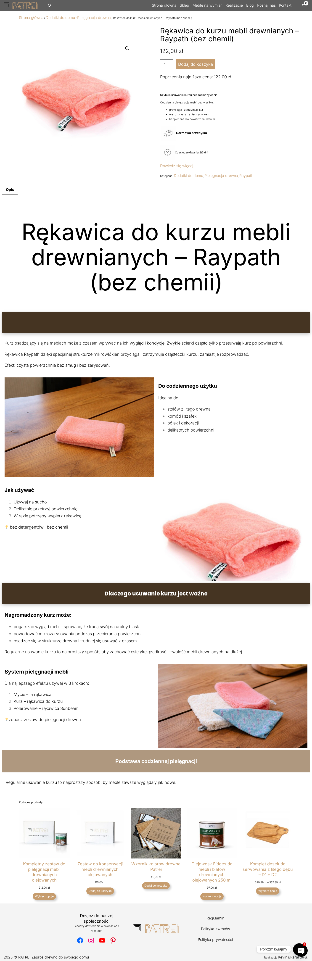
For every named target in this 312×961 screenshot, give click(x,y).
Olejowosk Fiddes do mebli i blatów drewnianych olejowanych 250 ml (212, 871)
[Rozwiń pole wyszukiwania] (49, 5)
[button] (127, 48)
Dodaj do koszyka (195, 64)
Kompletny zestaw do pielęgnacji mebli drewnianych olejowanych (44, 871)
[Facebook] (80, 940)
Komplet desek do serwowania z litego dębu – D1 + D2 (268, 869)
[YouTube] (102, 940)
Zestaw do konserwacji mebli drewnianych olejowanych (100, 869)
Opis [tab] (10, 189)
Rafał (294, 957)
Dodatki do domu (60, 17)
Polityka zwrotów (215, 929)
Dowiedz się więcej (176, 165)
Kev (281, 957)
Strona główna (31, 17)
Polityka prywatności (215, 939)
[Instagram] (91, 940)
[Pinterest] (113, 940)
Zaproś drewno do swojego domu (53, 957)
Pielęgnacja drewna (94, 17)
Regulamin (215, 918)
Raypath (246, 175)
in (285, 957)
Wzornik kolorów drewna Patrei (155, 866)
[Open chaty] (299, 949)
